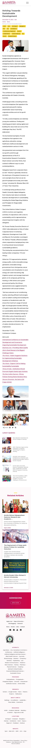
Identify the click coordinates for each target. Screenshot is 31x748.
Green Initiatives (16, 33)
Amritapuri (14, 26)
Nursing (16, 664)
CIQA (25, 731)
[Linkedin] (21, 630)
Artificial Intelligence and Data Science (15, 654)
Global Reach (6, 33)
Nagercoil (8, 723)
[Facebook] (10, 630)
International (23, 681)
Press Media (11, 702)
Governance (19, 702)
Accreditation (14, 700)
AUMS (5, 710)
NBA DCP (11, 731)
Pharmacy (22, 664)
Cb (7, 28)
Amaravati (15, 718)
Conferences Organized (9, 31)
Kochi (4, 36)
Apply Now (15, 602)
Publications (18, 693)
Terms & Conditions (15, 743)
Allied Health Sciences (12, 656)
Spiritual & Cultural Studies (15, 669)
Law (22, 660)
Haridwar (22, 723)
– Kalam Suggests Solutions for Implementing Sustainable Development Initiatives (14, 358)
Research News (12, 36)
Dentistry (9, 660)
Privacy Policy (24, 740)
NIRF (17, 731)
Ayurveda (21, 656)
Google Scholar (13, 691)
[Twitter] (14, 630)
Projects (11, 693)
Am (9, 26)
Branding (23, 710)
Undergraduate (10, 679)
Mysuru (24, 721)
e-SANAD (10, 712)
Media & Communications (12, 662)
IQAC (6, 731)
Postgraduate (19, 679)
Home (4, 21)
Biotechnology (8, 658)
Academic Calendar (14, 710)
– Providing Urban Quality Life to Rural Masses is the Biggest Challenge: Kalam (15, 350)
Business (16, 658)
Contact (22, 626)
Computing (23, 658)
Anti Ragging (12, 623)
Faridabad (15, 723)
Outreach (20, 623)
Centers (5, 691)
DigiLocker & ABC (19, 712)
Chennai (6, 721)
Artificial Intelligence (19, 652)
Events (19, 31)
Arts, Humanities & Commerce (18, 650)
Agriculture (6, 650)
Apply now (9, 621)
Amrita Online (21, 683)
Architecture (8, 652)
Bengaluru (22, 718)
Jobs (17, 626)
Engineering (16, 660)
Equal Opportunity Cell (17, 742)
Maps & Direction (18, 621)
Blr (4, 28)
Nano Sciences (9, 664)
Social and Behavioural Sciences (15, 671)
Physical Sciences (11, 666)
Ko (23, 33)
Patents (25, 691)
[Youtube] (17, 630)
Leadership (23, 700)
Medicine (22, 662)
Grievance (8, 742)
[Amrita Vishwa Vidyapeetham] (8, 2)
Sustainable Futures (15, 673)
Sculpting (20, 666)
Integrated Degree (8, 681)
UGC (21, 731)
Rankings (6, 700)
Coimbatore (14, 28)
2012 (4, 26)
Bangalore (22, 26)
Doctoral (16, 681)
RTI (23, 742)
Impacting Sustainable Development (14, 345)
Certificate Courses (11, 683)
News (8, 21)
